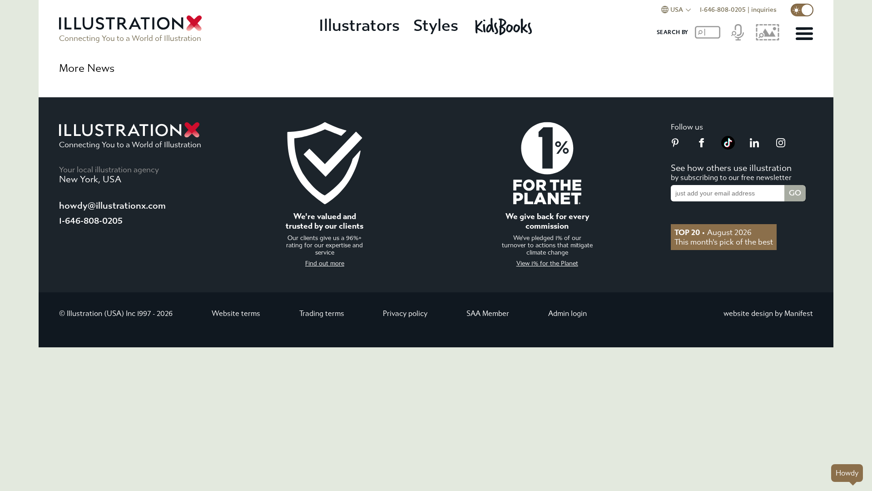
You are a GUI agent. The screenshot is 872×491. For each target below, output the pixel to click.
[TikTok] (728, 146)
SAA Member (487, 313)
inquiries (764, 10)
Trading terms (321, 313)
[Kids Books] (505, 26)
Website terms (236, 313)
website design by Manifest (768, 313)
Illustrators (359, 25)
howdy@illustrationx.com (112, 205)
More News (86, 68)
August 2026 (713, 232)
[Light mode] (802, 10)
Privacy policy (405, 313)
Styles (435, 25)
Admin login (567, 313)
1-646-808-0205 (723, 10)
